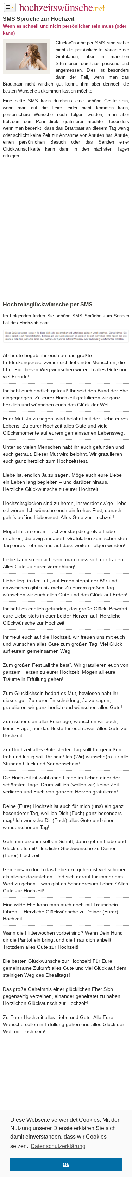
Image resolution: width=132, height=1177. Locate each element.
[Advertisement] (66, 229)
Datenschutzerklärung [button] (58, 1146)
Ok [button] (66, 1164)
